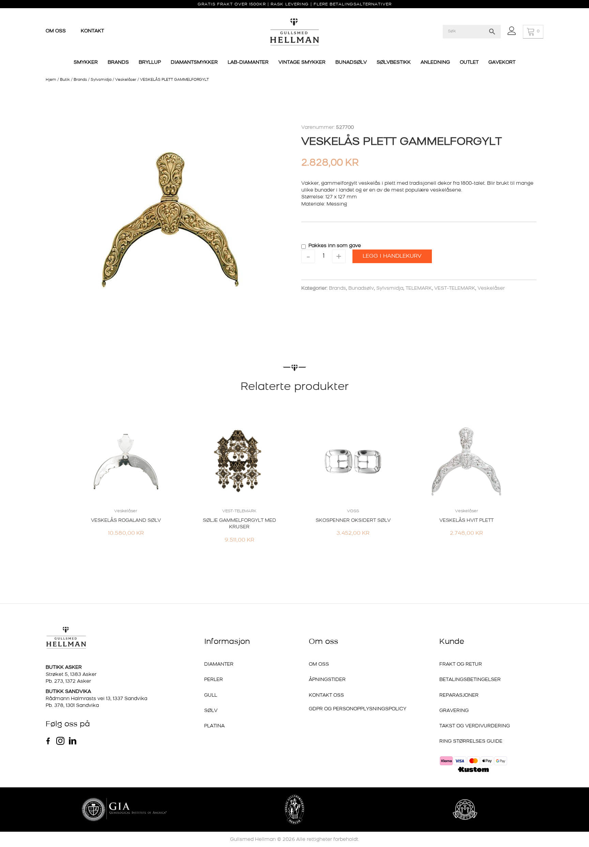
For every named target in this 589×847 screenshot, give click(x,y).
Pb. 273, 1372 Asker (68, 681)
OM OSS (56, 31)
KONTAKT (92, 31)
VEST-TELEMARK (454, 288)
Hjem (51, 80)
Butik (65, 80)
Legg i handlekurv (392, 256)
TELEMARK (419, 288)
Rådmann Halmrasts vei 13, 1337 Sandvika (96, 698)
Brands (80, 80)
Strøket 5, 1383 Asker (71, 674)
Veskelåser (125, 80)
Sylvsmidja (101, 80)
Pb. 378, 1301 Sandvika (72, 705)
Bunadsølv (361, 288)
